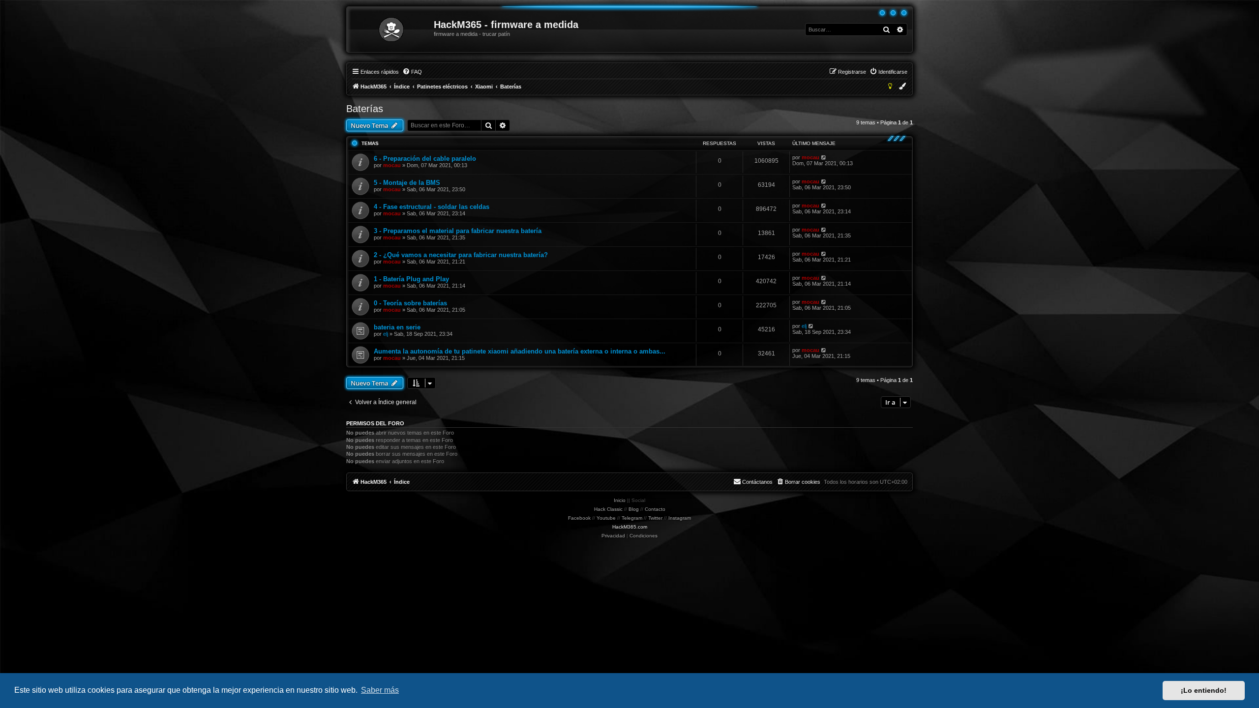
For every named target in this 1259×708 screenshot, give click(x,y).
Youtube (606, 518)
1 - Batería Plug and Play (411, 279)
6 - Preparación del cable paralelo (425, 158)
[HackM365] (390, 29)
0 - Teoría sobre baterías (410, 303)
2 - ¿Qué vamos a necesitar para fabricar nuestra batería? (461, 255)
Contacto (655, 509)
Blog (634, 509)
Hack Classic (608, 509)
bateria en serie (397, 327)
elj (385, 334)
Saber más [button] (380, 690)
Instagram (679, 518)
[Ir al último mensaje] (824, 157)
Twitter (655, 518)
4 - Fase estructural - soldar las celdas (431, 206)
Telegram (632, 518)
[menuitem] (412, 72)
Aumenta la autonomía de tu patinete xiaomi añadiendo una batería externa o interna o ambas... (519, 351)
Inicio (620, 500)
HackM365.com (629, 527)
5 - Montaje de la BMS (407, 182)
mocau (392, 165)
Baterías (364, 108)
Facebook (579, 518)
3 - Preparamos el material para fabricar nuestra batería (457, 231)
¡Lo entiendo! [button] (1204, 690)
